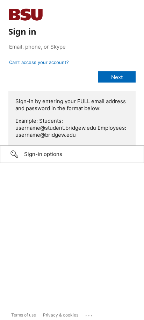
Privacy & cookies (60, 315)
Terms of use (23, 315)
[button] (72, 154)
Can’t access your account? (39, 62)
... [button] (89, 314)
